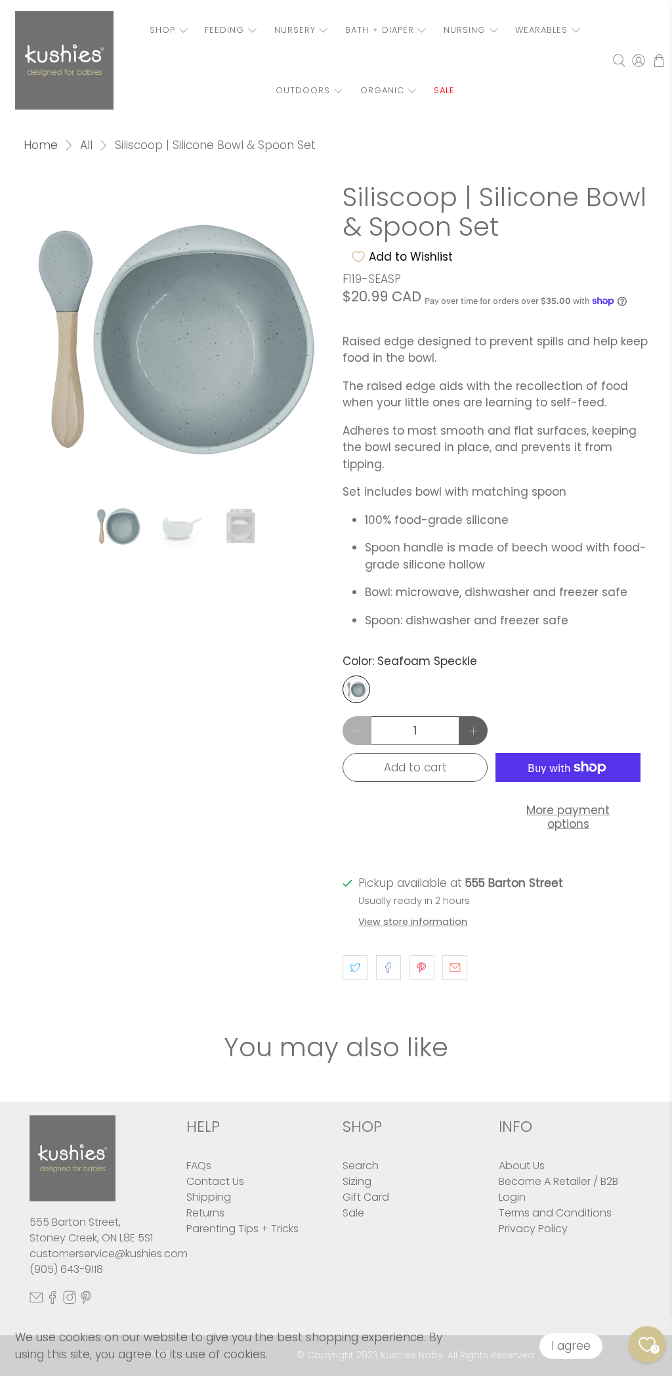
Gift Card (366, 1197)
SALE (444, 90)
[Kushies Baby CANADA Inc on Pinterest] (86, 1300)
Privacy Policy (533, 1228)
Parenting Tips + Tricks (242, 1228)
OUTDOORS (303, 90)
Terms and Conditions (555, 1212)
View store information (412, 921)
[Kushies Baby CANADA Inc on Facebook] (52, 1300)
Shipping (208, 1197)
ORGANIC (382, 90)
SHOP (162, 30)
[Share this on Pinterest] (422, 967)
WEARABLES (541, 30)
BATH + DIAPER (379, 30)
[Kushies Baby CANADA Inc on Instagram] (69, 1300)
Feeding (224, 30)
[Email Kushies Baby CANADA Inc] (36, 1300)
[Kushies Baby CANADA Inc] (64, 60)
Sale (353, 1212)
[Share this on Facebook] (388, 967)
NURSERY (295, 30)
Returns (205, 1212)
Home (41, 145)
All (86, 145)
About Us (522, 1165)
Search (361, 1165)
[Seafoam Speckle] (356, 689)
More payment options (568, 816)
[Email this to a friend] (454, 967)
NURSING (465, 30)
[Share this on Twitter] (355, 967)
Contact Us (215, 1181)
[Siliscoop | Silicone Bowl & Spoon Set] (176, 335)
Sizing (357, 1181)
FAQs (198, 1165)
